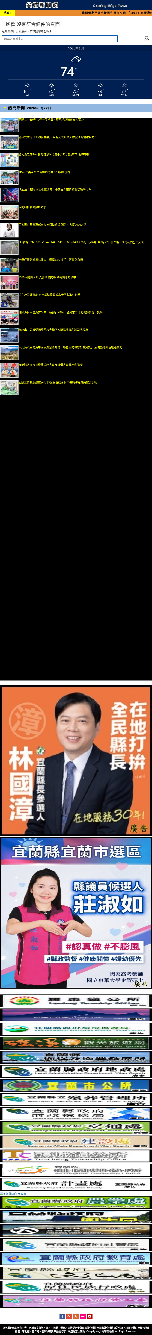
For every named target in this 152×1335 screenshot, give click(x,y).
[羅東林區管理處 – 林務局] (76, 1236)
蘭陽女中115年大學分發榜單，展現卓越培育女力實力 (72, 119)
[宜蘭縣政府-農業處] (76, 1207)
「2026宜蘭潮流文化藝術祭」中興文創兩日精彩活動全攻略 (55, 189)
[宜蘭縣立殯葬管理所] (76, 1105)
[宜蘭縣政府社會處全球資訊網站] (76, 1250)
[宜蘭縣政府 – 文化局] (76, 1278)
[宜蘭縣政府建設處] (76, 1147)
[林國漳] (76, 835)
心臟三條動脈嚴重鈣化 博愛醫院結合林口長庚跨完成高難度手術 (58, 382)
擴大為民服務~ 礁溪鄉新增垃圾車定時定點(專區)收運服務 (54, 154)
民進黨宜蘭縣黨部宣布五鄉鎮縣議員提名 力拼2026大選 (52, 224)
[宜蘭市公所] (76, 1091)
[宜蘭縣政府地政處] (76, 1076)
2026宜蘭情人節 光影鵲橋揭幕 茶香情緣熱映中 (47, 277)
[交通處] (76, 1133)
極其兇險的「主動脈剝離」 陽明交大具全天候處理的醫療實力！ (58, 137)
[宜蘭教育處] (76, 1264)
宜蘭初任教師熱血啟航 (32, 207)
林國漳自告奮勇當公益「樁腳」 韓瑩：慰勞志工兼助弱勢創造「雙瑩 (61, 312)
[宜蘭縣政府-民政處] (13, 1193)
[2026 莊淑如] (76, 987)
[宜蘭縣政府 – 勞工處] (76, 1306)
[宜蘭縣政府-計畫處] (76, 1189)
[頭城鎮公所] (76, 1161)
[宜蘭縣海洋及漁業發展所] (76, 1062)
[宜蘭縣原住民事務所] (76, 1292)
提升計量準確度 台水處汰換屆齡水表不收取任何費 (49, 294)
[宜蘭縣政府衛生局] (76, 1222)
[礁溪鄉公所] (76, 1048)
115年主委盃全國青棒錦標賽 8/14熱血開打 (44, 172)
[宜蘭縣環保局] (76, 1034)
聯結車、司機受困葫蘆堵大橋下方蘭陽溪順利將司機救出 (53, 329)
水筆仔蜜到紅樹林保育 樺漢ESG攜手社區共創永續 (51, 259)
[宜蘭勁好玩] (76, 1020)
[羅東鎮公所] (76, 1006)
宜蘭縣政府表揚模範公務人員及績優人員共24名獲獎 (51, 364)
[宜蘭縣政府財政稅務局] (76, 1119)
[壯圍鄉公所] (76, 1175)
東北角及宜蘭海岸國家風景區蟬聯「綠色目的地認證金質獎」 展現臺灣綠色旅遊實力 (70, 347)
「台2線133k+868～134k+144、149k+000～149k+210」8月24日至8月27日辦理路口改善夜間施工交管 (81, 242)
